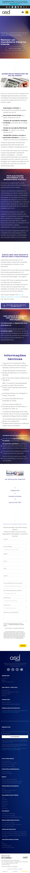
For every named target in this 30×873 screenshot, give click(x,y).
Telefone (6, 575)
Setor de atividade (8, 546)
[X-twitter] (24, 7)
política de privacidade (8, 742)
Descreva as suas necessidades (11, 612)
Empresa (6, 539)
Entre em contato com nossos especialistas (15, 711)
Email (5, 568)
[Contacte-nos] (27, 12)
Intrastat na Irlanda (15, 496)
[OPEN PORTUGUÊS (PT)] (28, 7)
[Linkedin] (18, 7)
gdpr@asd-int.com (16, 746)
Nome (5, 561)
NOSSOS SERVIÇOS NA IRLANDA (10, 34)
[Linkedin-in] (8, 669)
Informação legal (19, 637)
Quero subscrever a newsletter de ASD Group (14, 628)
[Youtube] (21, 669)
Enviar (23, 645)
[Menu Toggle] (23, 12)
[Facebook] (21, 7)
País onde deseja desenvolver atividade (13, 590)
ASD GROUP (4, 32)
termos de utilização (12, 749)
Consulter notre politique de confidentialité (9, 866)
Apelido (6, 553)
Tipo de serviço (7, 605)
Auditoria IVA (15, 490)
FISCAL (24, 34)
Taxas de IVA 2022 (15, 502)
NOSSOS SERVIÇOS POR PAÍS (18, 32)
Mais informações (16, 3)
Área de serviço (7, 597)
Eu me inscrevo (15, 736)
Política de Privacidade (14, 624)
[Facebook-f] (12, 669)
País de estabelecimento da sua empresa (13, 583)
